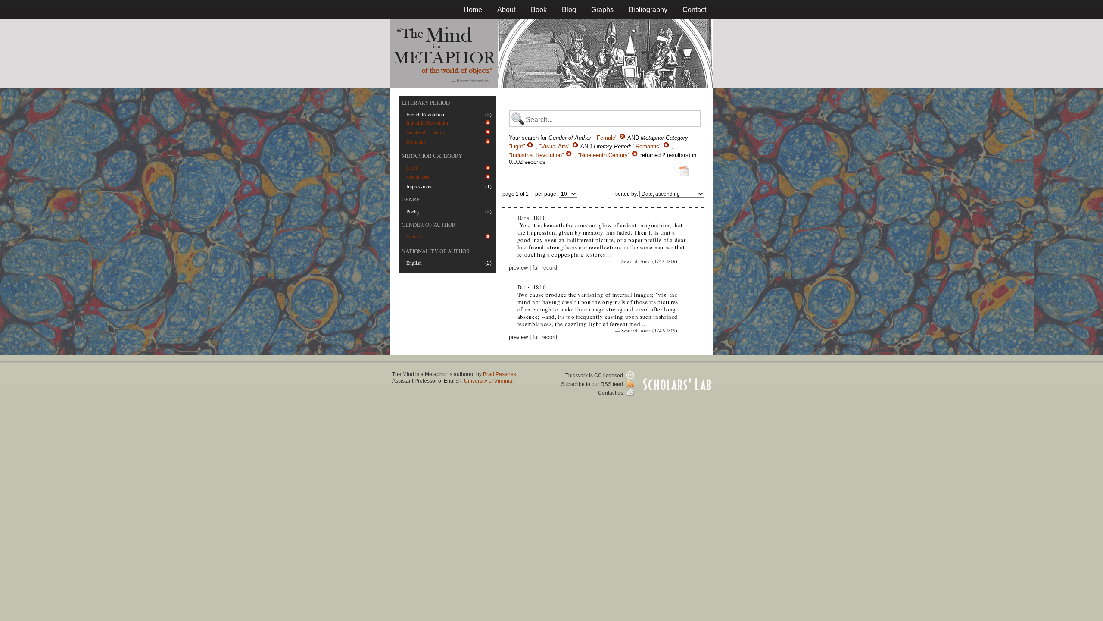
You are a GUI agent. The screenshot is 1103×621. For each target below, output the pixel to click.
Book (539, 9)
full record (545, 267)
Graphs (602, 9)
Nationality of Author (436, 251)
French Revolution (425, 114)
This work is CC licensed (594, 376)
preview (518, 267)
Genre (411, 199)
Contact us (611, 393)
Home (473, 9)
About (506, 9)
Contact (694, 9)
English (414, 263)
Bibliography (648, 9)
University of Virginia (488, 381)
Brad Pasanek (499, 374)
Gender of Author (429, 225)
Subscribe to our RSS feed (592, 384)
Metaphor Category (432, 156)
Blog (569, 9)
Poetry (413, 211)
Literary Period (426, 103)
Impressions (418, 186)
